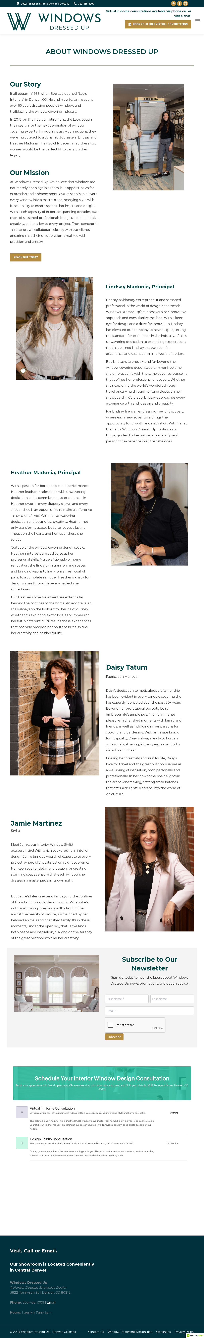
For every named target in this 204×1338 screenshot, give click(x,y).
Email (51, 1302)
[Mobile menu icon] (197, 20)
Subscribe (114, 1037)
